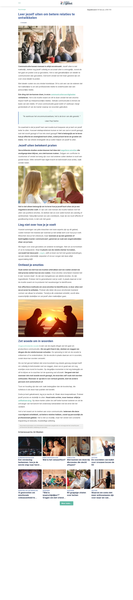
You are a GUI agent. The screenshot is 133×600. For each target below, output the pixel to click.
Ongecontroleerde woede (28, 346)
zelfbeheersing (24, 400)
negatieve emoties (69, 150)
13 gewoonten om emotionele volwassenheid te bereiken (26, 495)
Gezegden (46, 490)
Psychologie (22, 9)
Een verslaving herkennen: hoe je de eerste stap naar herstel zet (29, 462)
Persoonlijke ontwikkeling (28, 490)
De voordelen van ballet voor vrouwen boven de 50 (102, 462)
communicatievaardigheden (63, 94)
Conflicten (71, 457)
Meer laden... (66, 503)
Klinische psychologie (26, 457)
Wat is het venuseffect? (54, 460)
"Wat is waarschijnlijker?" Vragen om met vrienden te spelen (54, 495)
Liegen (42, 253)
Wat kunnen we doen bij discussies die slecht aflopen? (78, 462)
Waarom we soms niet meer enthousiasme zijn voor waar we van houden (102, 495)
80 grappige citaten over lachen (76, 493)
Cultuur (94, 457)
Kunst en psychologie (50, 457)
